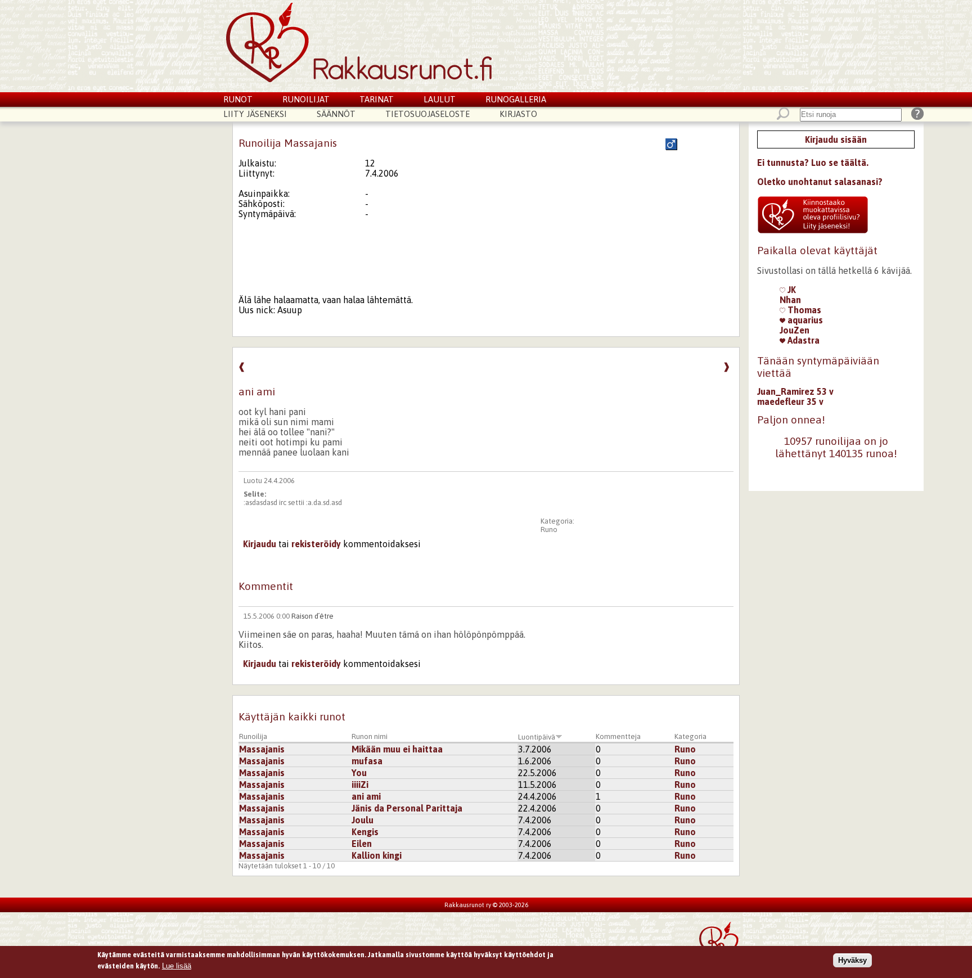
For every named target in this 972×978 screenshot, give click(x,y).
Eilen (362, 844)
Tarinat (376, 99)
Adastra (802, 340)
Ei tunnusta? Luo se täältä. (812, 162)
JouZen (794, 330)
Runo (549, 529)
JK (790, 290)
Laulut (440, 99)
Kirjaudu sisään (836, 139)
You (359, 773)
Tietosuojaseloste (427, 114)
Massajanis (262, 749)
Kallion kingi (377, 855)
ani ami (366, 796)
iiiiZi (360, 784)
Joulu (363, 820)
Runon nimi (370, 736)
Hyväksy (852, 960)
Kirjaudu (259, 544)
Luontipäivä (536, 737)
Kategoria (690, 736)
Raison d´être (312, 616)
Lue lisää (176, 965)
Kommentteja (618, 736)
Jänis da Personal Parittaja (407, 808)
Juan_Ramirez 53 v (795, 391)
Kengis (365, 832)
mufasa (367, 761)
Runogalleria (515, 99)
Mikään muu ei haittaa (397, 749)
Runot (238, 99)
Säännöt (336, 114)
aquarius (804, 320)
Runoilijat (306, 99)
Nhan (790, 300)
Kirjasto (518, 114)
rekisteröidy (316, 544)
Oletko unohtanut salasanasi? (820, 182)
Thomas (803, 310)
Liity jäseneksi (255, 114)
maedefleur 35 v (790, 401)
